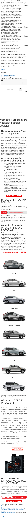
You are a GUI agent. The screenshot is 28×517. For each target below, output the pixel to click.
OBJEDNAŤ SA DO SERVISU (14, 196)
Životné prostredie (5, 508)
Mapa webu (4, 509)
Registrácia (6, 75)
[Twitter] (3, 516)
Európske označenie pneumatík (8, 512)
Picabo (2, 506)
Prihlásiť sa (12, 75)
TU (17, 443)
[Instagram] (2, 516)
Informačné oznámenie (13, 509)
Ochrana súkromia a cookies (17, 508)
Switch (25, 5)
